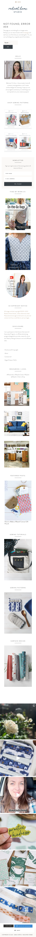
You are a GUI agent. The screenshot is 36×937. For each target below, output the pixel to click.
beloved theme (28, 934)
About (6, 353)
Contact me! (8, 357)
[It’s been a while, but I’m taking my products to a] (18, 832)
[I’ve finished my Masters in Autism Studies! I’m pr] (18, 795)
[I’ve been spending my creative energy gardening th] (18, 721)
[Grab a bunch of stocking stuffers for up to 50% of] (18, 905)
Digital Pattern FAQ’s (11, 360)
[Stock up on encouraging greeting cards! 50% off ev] (18, 868)
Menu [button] (19, 2)
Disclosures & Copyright (11, 350)
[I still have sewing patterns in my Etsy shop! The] (18, 758)
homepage (26, 33)
